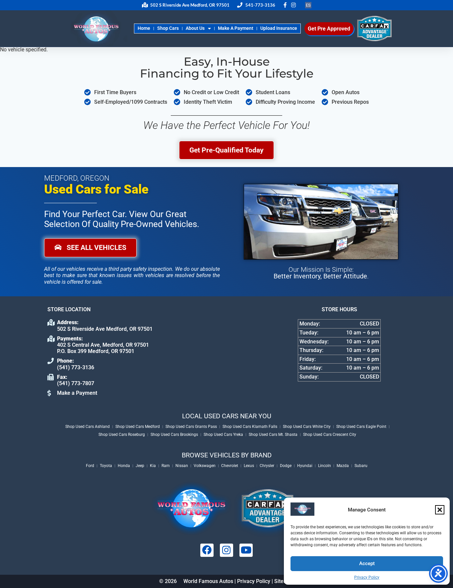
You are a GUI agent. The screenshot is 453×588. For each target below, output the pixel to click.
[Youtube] (246, 550)
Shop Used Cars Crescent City (329, 434)
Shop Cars (168, 28)
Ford (90, 465)
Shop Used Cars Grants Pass (191, 426)
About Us (195, 28)
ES (308, 5)
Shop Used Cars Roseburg (121, 434)
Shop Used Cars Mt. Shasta (273, 434)
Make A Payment (235, 28)
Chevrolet (229, 465)
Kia (153, 465)
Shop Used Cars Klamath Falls (250, 426)
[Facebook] (207, 550)
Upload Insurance (278, 28)
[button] (439, 509)
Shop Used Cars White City (307, 426)
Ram (166, 465)
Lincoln (324, 465)
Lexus (249, 465)
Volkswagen (205, 465)
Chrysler (267, 465)
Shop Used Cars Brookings (174, 434)
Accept (367, 563)
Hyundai (304, 465)
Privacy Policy (366, 577)
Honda (124, 465)
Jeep (140, 465)
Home (144, 28)
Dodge (285, 465)
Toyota (106, 465)
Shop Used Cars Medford (137, 426)
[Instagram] (226, 550)
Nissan (181, 465)
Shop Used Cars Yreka (223, 434)
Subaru (361, 465)
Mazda (343, 465)
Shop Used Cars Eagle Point (361, 426)
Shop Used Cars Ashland (87, 426)
